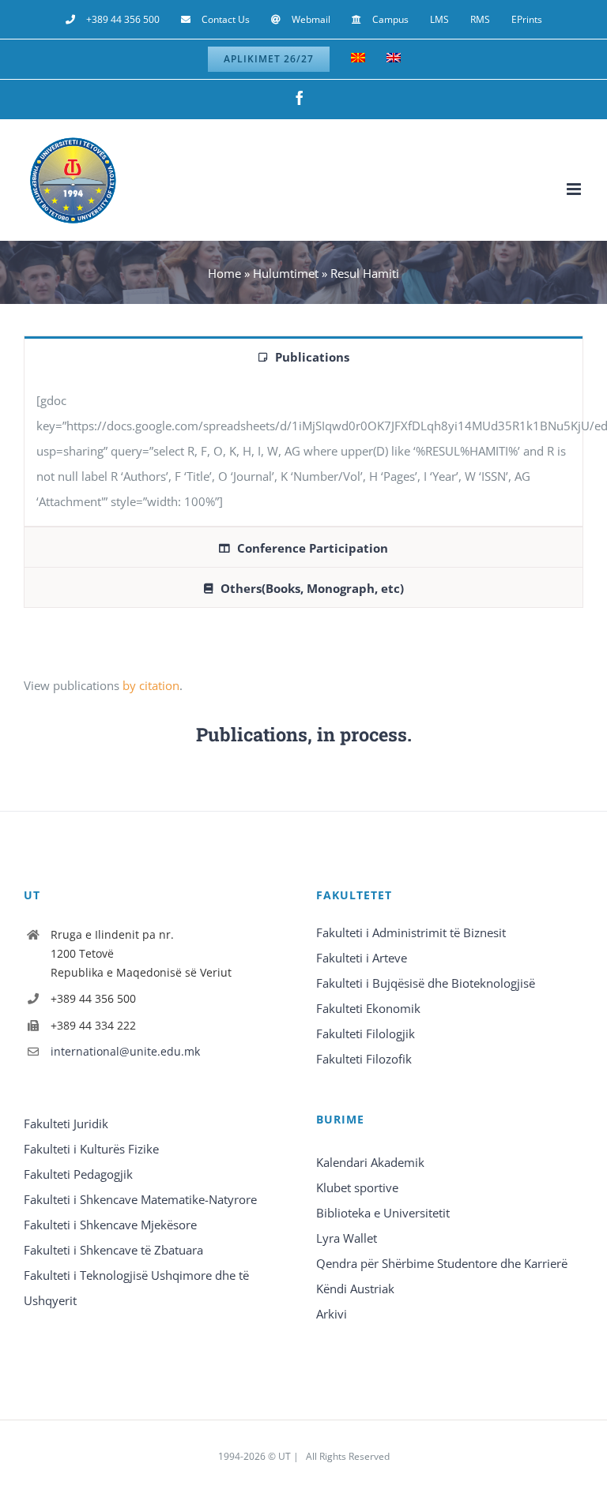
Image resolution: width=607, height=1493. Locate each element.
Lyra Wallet (346, 1238)
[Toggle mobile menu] (575, 189)
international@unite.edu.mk (125, 1051)
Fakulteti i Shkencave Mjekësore (110, 1224)
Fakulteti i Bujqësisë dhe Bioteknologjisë (425, 983)
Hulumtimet (286, 273)
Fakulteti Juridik (66, 1123)
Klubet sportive (357, 1187)
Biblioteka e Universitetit (383, 1213)
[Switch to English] (393, 59)
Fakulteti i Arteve (361, 958)
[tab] (303, 356)
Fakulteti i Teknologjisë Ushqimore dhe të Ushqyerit (136, 1287)
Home (224, 273)
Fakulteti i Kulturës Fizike (91, 1149)
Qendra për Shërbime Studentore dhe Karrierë (441, 1263)
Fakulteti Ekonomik (368, 1008)
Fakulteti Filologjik (365, 1033)
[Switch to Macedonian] (358, 59)
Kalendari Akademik (370, 1162)
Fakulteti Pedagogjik (78, 1174)
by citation (151, 685)
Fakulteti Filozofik (364, 1059)
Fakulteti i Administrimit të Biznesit (411, 932)
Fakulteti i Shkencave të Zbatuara (113, 1250)
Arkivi (331, 1314)
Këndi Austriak (355, 1288)
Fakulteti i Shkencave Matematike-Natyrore (140, 1199)
